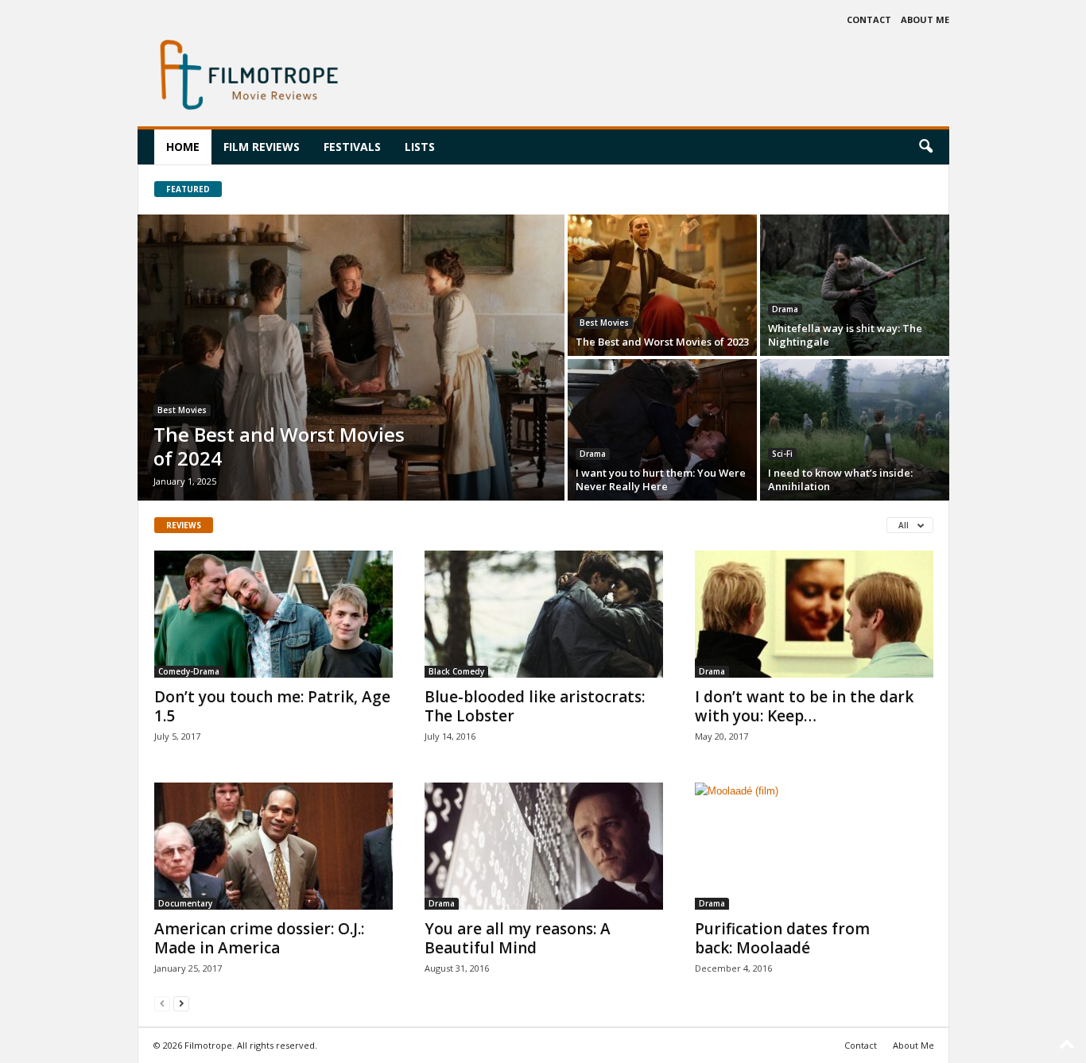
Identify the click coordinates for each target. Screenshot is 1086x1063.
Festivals (352, 146)
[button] (925, 146)
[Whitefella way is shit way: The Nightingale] (854, 285)
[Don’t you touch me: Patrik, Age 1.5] (273, 614)
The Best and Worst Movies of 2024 (279, 446)
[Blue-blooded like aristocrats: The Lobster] (544, 614)
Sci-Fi (782, 453)
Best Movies (182, 410)
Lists (420, 146)
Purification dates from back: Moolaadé (782, 938)
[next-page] (181, 1003)
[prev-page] (162, 1003)
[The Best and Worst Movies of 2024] (351, 358)
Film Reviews (261, 146)
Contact (869, 19)
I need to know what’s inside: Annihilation (840, 479)
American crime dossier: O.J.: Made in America (259, 938)
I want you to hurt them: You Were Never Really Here (661, 479)
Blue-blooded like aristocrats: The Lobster (535, 706)
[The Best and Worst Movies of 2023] (662, 285)
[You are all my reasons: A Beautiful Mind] (544, 846)
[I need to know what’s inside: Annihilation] (854, 430)
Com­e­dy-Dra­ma (188, 671)
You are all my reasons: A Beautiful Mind (518, 938)
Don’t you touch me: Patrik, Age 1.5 (272, 706)
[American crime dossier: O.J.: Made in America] (273, 846)
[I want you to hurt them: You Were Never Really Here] (662, 430)
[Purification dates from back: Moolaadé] (814, 846)
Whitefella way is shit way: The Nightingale (845, 335)
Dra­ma (785, 309)
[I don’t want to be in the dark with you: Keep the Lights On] (814, 614)
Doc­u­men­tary (185, 903)
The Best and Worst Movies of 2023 (662, 341)
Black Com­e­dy (456, 671)
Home (183, 146)
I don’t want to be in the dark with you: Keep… (804, 706)
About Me (925, 19)
